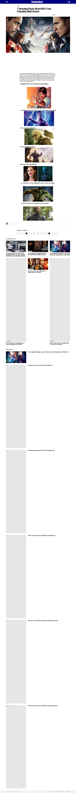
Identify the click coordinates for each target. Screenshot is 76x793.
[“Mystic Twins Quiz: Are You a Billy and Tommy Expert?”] (16, 576)
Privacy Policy (68, 791)
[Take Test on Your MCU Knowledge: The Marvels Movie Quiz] (16, 661)
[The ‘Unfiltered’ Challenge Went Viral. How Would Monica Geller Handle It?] (38, 246)
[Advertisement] (38, 62)
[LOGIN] (69, 1)
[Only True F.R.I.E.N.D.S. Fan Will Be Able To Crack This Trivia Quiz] (60, 300)
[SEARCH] (67, 2)
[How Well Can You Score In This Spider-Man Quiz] (16, 406)
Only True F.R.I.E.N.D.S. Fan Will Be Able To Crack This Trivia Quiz (59, 343)
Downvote (49, 233)
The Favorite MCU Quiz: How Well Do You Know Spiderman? (43, 705)
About (53, 791)
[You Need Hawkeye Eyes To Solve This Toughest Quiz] (16, 491)
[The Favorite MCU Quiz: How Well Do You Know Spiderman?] (16, 747)
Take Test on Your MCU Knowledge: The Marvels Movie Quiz (43, 620)
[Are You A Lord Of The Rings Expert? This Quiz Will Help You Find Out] (16, 300)
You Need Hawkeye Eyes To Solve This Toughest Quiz (41, 450)
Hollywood (9, 341)
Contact (57, 791)
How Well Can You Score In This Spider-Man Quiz (40, 365)
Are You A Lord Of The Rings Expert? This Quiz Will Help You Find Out (15, 343)
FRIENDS (30, 251)
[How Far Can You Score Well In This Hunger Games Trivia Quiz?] (38, 264)
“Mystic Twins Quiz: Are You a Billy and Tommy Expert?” (42, 535)
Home (50, 791)
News (8, 251)
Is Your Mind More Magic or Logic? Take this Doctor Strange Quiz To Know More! (60, 254)
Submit (63, 791)
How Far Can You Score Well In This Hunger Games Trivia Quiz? (37, 271)
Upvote (26, 233)
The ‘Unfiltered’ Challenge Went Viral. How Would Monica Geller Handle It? (37, 254)
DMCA (60, 791)
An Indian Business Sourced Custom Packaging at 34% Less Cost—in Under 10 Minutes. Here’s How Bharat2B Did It (15, 255)
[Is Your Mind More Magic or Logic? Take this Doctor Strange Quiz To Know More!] (60, 246)
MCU (51, 251)
